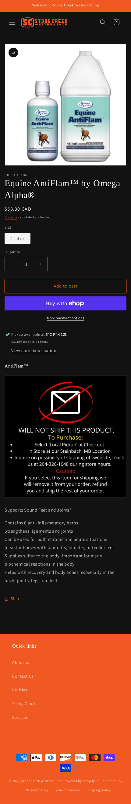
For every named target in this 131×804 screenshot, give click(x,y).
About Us (21, 662)
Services (20, 717)
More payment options (65, 318)
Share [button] (16, 598)
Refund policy (111, 781)
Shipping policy (98, 790)
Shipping (11, 217)
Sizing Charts (25, 703)
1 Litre (17, 238)
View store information (33, 350)
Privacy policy (37, 790)
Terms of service (67, 790)
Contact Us (23, 676)
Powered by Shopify (79, 780)
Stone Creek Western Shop (42, 780)
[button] (12, 22)
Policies (19, 690)
